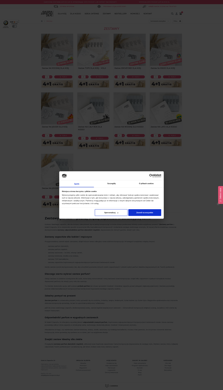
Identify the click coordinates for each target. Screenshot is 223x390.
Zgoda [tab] (76, 184)
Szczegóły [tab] (111, 183)
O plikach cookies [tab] (146, 183)
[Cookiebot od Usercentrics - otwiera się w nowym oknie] (151, 175)
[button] (220, 195)
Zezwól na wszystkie (144, 213)
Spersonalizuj (109, 213)
